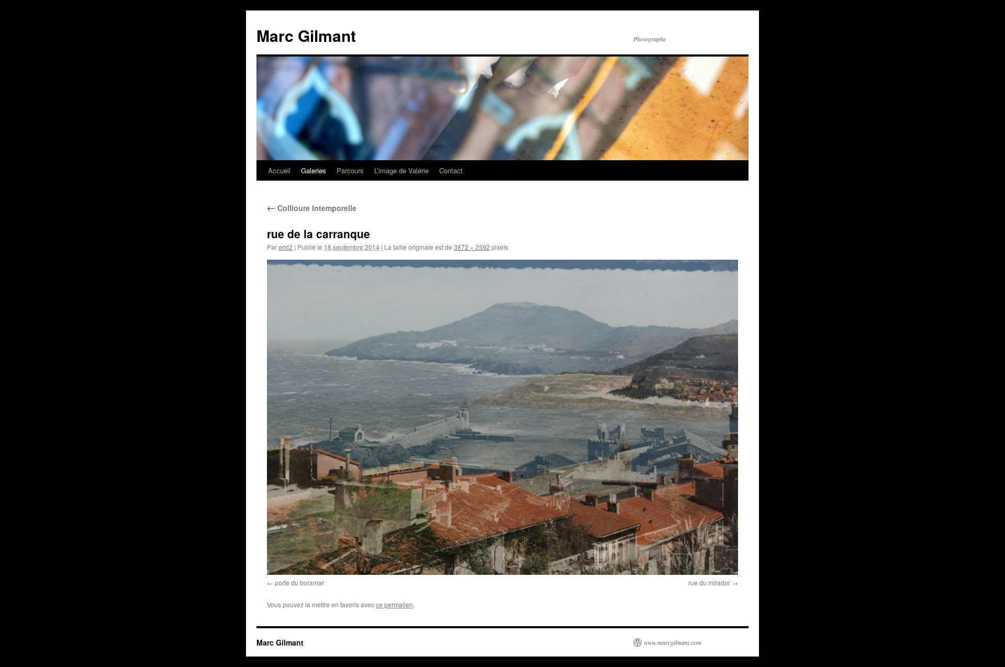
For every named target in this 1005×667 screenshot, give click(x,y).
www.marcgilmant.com (672, 642)
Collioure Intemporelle (311, 208)
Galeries (313, 170)
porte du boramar (299, 582)
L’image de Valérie (401, 170)
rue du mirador (709, 582)
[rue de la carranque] (502, 417)
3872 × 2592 (472, 246)
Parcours (350, 170)
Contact (451, 170)
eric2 (285, 246)
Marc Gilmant (306, 35)
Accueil (279, 170)
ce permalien (394, 604)
